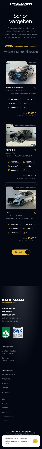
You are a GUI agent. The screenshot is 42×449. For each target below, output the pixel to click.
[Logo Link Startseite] (21, 4)
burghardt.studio (26, 431)
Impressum (6, 412)
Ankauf (5, 383)
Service (5, 388)
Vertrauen (6, 392)
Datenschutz (7, 416)
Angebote (6, 379)
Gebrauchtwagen (9, 374)
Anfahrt (5, 408)
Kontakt (5, 403)
